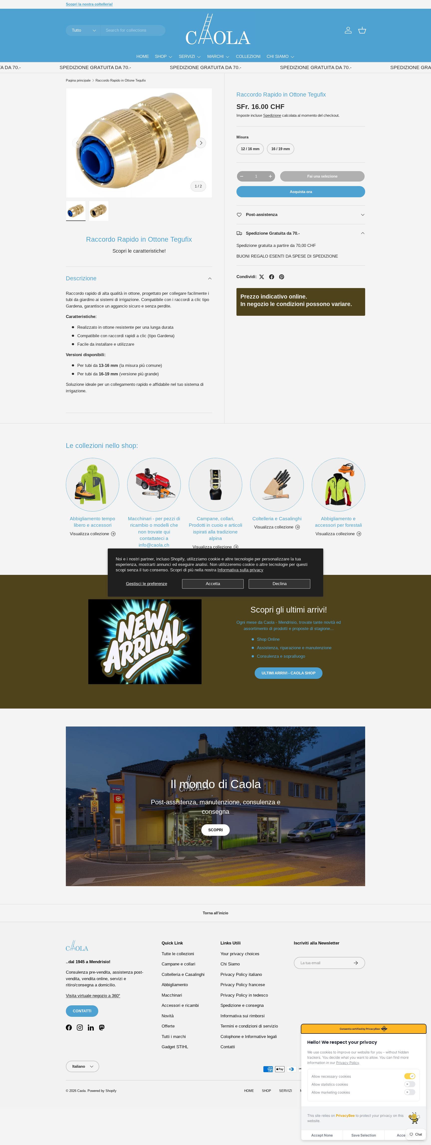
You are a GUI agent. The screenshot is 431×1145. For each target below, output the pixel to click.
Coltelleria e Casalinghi (277, 518)
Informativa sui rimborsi (242, 1016)
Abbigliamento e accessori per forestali (338, 522)
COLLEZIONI (248, 56)
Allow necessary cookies (331, 1076)
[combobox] (115, 30)
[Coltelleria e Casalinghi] (276, 484)
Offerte (168, 1026)
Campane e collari (178, 964)
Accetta (213, 583)
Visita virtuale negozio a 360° (93, 995)
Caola (81, 1091)
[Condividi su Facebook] (272, 277)
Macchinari (172, 995)
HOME (142, 56)
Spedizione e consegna (242, 1005)
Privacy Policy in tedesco (244, 995)
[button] (362, 30)
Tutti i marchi (174, 1036)
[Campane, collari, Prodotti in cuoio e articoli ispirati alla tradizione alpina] (215, 484)
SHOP (161, 56)
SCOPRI (215, 830)
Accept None (322, 1135)
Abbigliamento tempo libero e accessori (92, 522)
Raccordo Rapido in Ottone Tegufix (121, 80)
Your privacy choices (239, 953)
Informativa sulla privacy (240, 570)
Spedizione (272, 115)
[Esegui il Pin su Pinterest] (282, 277)
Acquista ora (301, 192)
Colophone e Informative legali (248, 1036)
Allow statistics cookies (330, 1084)
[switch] (409, 1076)
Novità (168, 1016)
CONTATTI (82, 1011)
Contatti (227, 1046)
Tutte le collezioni (178, 953)
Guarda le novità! (117, 4)
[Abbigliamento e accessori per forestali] (338, 484)
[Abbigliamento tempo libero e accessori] (92, 484)
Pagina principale (78, 80)
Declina (280, 583)
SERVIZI (187, 56)
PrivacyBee (345, 1115)
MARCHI (215, 56)
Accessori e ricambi (180, 1005)
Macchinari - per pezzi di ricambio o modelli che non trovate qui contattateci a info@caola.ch (154, 532)
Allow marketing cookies (331, 1092)
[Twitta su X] (262, 277)
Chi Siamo (230, 964)
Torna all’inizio (215, 913)
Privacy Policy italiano (241, 974)
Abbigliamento (175, 984)
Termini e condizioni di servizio (249, 1026)
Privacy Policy (347, 1062)
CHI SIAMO (278, 56)
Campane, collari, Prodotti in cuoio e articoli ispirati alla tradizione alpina (215, 528)
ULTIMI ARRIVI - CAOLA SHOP (289, 673)
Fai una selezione (322, 176)
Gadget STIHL (175, 1046)
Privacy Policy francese (242, 984)
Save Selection (363, 1135)
